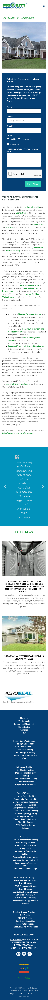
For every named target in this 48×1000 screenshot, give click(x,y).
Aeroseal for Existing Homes (25, 857)
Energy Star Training (25, 924)
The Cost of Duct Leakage (25, 869)
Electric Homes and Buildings (25, 802)
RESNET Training (25, 918)
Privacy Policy (24, 978)
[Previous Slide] (4, 486)
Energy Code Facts (25, 744)
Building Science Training (24, 912)
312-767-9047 (29, 993)
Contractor (14, 144)
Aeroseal (24, 837)
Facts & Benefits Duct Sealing (25, 840)
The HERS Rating (25, 822)
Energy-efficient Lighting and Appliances (26, 346)
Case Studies (24, 727)
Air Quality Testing (25, 770)
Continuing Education (25, 921)
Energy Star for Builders (25, 805)
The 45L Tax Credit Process (25, 819)
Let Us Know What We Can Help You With (22, 150)
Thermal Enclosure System (29, 314)
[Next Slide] (43, 486)
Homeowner (27, 139)
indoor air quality (32, 207)
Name (10, 107)
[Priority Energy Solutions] (15, 6)
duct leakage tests (31, 288)
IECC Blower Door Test (25, 747)
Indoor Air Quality (24, 767)
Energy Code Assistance (24, 741)
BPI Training (25, 915)
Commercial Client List (24, 724)
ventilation (38, 247)
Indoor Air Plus (32, 294)
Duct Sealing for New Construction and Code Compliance (25, 845)
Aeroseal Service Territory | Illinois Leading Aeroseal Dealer (25, 863)
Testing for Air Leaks (25, 816)
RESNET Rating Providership (25, 927)
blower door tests (10, 291)
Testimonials (24, 721)
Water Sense (8, 297)
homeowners (38, 224)
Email (10, 126)
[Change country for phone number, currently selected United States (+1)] (9, 120)
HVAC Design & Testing (24, 877)
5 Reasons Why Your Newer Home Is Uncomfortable (24, 657)
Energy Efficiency (24, 793)
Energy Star (21, 213)
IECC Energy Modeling (25, 752)
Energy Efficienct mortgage (17, 384)
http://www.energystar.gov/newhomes (17, 433)
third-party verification (29, 285)
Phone (10, 116)
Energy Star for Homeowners (25, 808)
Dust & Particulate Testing (25, 779)
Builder (13, 139)
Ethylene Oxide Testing (25, 784)
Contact (24, 730)
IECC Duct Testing (25, 749)
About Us (24, 718)
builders (9, 227)
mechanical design (14, 250)
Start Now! (33, 183)
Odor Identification (25, 781)
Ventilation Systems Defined (25, 892)
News (24, 733)
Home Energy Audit (25, 796)
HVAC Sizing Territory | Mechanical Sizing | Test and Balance (25, 901)
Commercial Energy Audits (25, 799)
